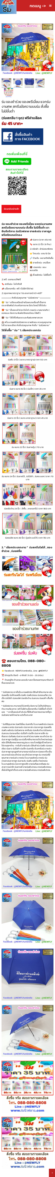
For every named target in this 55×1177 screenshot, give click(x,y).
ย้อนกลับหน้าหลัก (11, 209)
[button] (50, 5)
